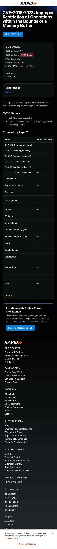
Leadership (10, 397)
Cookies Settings (27, 544)
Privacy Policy (10, 524)
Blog (7, 425)
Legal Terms (9, 520)
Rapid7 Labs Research (16, 435)
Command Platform (14, 352)
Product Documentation (17, 460)
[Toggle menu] (52, 3)
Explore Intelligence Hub (20, 328)
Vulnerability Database (16, 439)
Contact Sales (11, 382)
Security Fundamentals (16, 442)
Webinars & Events (14, 432)
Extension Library (13, 464)
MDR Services (12, 358)
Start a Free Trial (13, 372)
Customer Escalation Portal (18, 470)
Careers (8, 413)
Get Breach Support (15, 378)
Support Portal (12, 457)
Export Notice (10, 528)
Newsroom (10, 400)
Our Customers (12, 403)
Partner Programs (14, 407)
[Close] (53, 533)
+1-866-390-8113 (13, 482)
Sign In (8, 454)
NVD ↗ (8, 92)
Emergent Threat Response (18, 429)
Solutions (9, 362)
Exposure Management (16, 355)
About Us (9, 393)
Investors (9, 410)
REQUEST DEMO (13, 34)
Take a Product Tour (15, 375)
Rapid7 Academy (13, 467)
